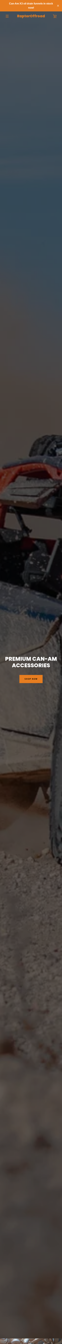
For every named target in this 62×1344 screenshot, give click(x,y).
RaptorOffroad (31, 16)
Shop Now (31, 679)
